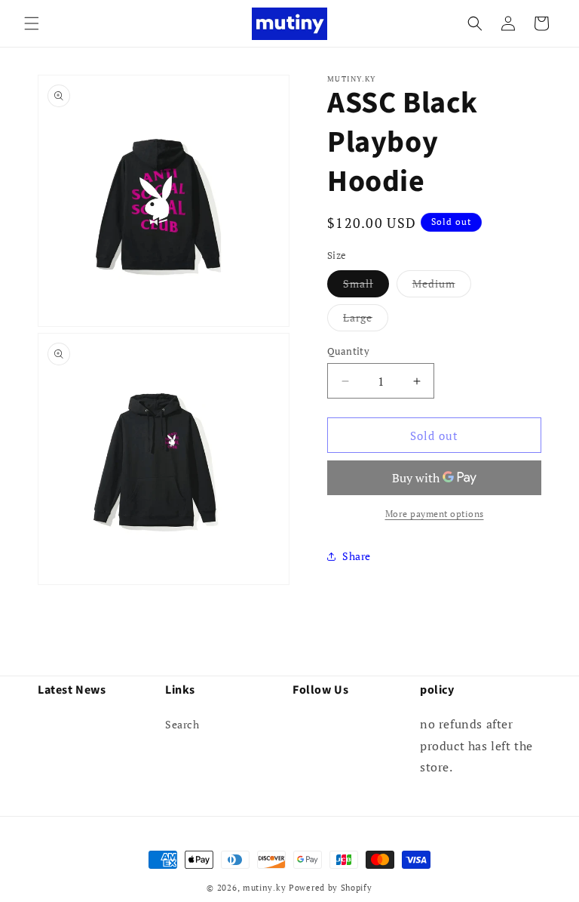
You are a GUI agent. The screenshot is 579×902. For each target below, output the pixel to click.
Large (365, 320)
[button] (31, 23)
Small (366, 286)
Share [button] (356, 556)
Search (182, 724)
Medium (441, 286)
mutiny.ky (264, 887)
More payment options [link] (434, 513)
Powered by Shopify (330, 887)
